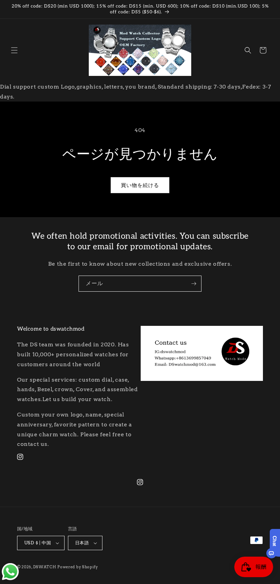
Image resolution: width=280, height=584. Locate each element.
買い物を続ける (140, 185)
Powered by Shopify (77, 567)
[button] (14, 50)
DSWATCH (44, 567)
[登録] (193, 284)
